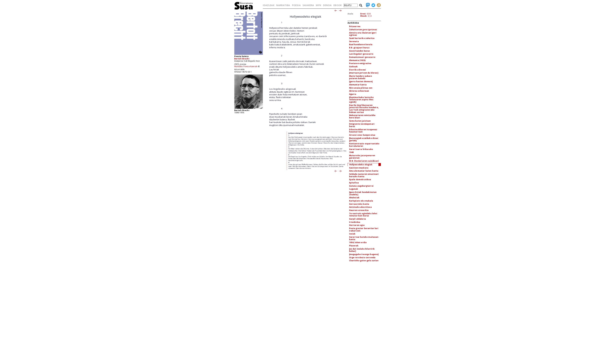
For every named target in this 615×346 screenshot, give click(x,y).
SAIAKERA (308, 5)
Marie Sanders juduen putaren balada (360, 77)
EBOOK (337, 5)
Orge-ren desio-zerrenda (362, 257)
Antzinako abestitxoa (360, 207)
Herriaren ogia (357, 225)
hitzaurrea (355, 26)
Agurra (352, 94)
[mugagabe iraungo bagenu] (364, 254)
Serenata (354, 41)
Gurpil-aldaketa (357, 219)
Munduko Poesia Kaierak (245, 66)
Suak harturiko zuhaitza (362, 38)
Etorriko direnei (357, 69)
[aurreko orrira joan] (335, 10)
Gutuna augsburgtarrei (361, 186)
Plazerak (353, 245)
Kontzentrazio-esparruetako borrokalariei (364, 144)
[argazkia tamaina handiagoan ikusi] (248, 108)
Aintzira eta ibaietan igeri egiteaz (362, 34)
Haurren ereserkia (359, 210)
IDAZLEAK (268, 5)
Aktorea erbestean (359, 91)
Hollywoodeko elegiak (360, 164)
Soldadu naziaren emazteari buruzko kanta (364, 175)
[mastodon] (367, 5)
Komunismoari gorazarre (362, 57)
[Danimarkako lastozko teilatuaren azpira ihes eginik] (361, 99)
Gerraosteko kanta (359, 204)
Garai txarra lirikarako (361, 149)
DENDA (327, 5)
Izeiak (352, 233)
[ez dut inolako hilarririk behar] (362, 250)
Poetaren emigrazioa (360, 63)
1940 (351, 152)
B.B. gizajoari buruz (359, 47)
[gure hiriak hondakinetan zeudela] (363, 193)
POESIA (296, 5)
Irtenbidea (354, 222)
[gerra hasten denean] (361, 81)
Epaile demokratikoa (360, 179)
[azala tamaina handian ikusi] (248, 54)
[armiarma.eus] (378, 5)
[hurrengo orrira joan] (340, 10)
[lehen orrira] (243, 9)
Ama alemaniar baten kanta (363, 170)
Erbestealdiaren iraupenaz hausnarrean (363, 130)
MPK (318, 5)
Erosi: (363, 13)
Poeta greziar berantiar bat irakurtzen (363, 229)
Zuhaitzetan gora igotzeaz (363, 29)
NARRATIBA (283, 5)
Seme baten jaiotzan (360, 120)
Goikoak (353, 66)
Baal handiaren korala (360, 44)
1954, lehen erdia (358, 242)
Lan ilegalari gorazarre (361, 54)
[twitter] (372, 5)
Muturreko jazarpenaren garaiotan (362, 156)
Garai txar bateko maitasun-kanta (364, 238)
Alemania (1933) (357, 60)
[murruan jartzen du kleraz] (363, 72)
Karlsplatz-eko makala (361, 200)
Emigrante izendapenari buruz (362, 125)
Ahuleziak (354, 197)
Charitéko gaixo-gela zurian (363, 260)
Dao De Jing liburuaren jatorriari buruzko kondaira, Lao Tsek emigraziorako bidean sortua (364, 109)
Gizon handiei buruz (359, 50)
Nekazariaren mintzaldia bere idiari (362, 116)
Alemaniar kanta (358, 84)
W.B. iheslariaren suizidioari (364, 161)
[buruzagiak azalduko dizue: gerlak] (364, 139)
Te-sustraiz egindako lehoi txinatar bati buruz (363, 214)
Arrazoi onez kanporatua (362, 135)
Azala (350, 13)
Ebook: (363, 16)
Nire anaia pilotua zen (361, 87)
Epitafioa (354, 182)
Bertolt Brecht (241, 58)
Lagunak (353, 189)
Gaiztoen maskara (359, 167)
